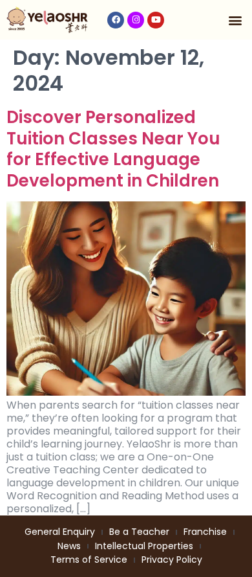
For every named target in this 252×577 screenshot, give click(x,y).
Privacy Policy (172, 559)
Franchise (205, 531)
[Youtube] (155, 20)
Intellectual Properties (144, 545)
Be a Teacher (139, 531)
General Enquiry (60, 531)
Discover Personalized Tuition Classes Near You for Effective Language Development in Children (113, 149)
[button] (235, 19)
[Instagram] (135, 20)
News (69, 545)
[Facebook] (115, 20)
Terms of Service (88, 559)
